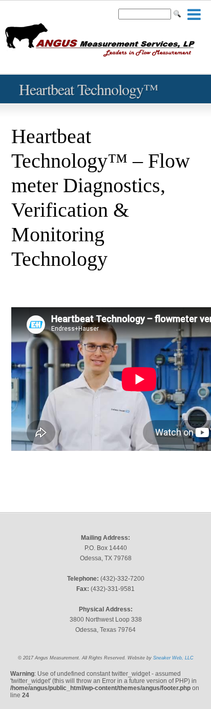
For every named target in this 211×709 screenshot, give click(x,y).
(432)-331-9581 (113, 588)
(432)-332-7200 (122, 578)
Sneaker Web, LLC (173, 657)
